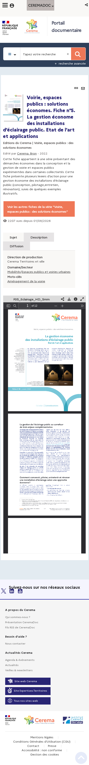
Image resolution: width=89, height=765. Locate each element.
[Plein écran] (82, 299)
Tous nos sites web (26, 700)
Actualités (12, 665)
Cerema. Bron (27, 153)
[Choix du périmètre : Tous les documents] (11, 53)
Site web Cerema (25, 681)
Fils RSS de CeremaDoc (20, 627)
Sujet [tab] (13, 237)
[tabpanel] (44, 317)
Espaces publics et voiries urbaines (46, 271)
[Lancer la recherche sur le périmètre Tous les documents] (78, 53)
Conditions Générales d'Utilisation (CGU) (41, 741)
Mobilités (14, 271)
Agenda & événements (20, 659)
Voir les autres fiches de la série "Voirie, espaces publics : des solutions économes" (37, 208)
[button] (86, 4)
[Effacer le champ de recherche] (68, 53)
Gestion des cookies (44, 754)
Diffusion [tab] (16, 246)
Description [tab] (38, 237)
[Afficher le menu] (5, 5)
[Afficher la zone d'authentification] (14, 5)
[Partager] (63, 299)
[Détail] (76, 299)
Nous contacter (15, 643)
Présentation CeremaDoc (21, 622)
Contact (33, 746)
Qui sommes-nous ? (17, 617)
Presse (52, 746)
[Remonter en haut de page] (81, 758)
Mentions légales (41, 737)
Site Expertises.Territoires (30, 690)
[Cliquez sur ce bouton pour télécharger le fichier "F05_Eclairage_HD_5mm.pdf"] (69, 299)
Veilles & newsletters (19, 670)
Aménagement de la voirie (26, 281)
